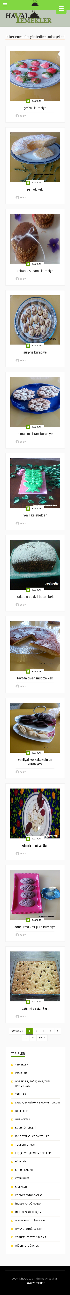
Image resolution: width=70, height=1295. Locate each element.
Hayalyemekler (35, 1283)
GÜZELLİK (21, 1161)
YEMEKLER (21, 1064)
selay (23, 116)
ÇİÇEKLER (21, 1186)
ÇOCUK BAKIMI (24, 1170)
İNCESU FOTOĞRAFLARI (28, 1203)
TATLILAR (20, 1094)
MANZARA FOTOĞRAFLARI (30, 1220)
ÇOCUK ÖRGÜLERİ (25, 1128)
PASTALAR (36, 101)
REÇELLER (21, 1111)
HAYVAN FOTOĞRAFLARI (29, 1229)
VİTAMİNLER (22, 1178)
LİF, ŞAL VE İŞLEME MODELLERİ (33, 1153)
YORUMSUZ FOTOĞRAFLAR (30, 1237)
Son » (42, 1037)
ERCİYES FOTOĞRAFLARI (29, 1195)
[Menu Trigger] (61, 8)
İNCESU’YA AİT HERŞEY (28, 1212)
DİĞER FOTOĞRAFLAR (27, 1245)
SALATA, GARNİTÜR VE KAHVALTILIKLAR (37, 1102)
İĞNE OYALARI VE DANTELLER (32, 1136)
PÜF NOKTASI (23, 1119)
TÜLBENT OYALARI (26, 1144)
